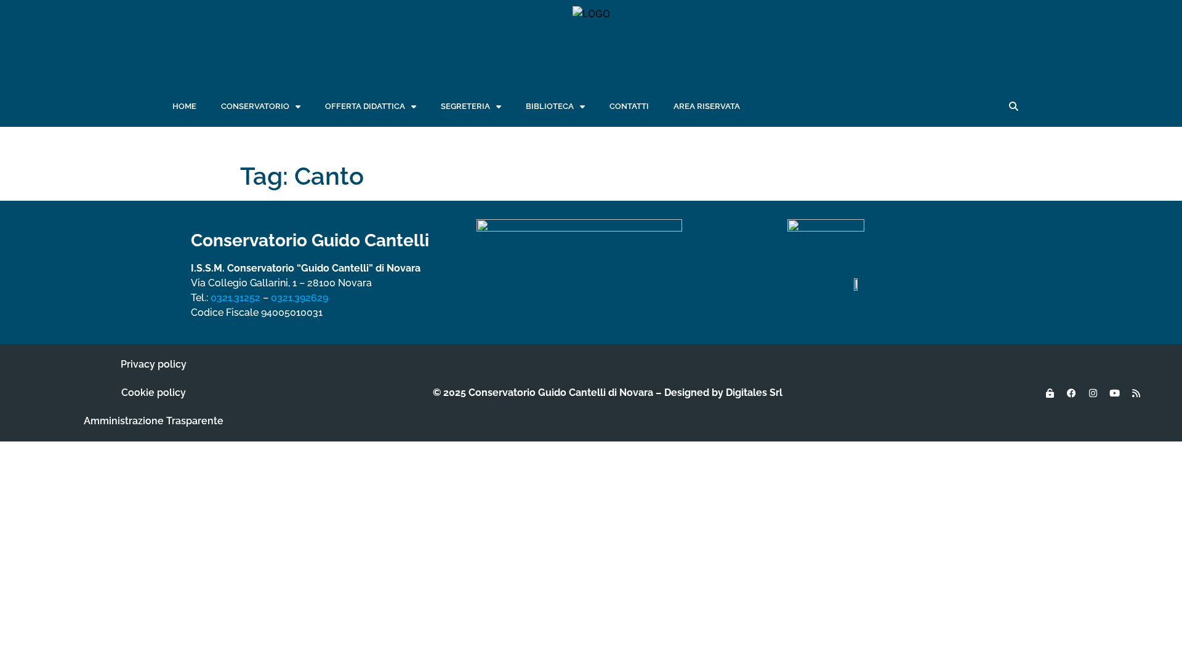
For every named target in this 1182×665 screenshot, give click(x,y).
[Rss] (1136, 393)
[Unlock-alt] (1049, 393)
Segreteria (465, 106)
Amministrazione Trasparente (153, 421)
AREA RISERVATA (706, 106)
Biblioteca (550, 106)
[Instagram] (1093, 393)
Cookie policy (153, 392)
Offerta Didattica (365, 106)
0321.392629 (299, 298)
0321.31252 (235, 298)
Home (184, 106)
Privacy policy (154, 364)
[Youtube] (1114, 393)
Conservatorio (255, 106)
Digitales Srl (754, 392)
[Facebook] (1071, 393)
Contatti (629, 106)
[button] (1013, 106)
